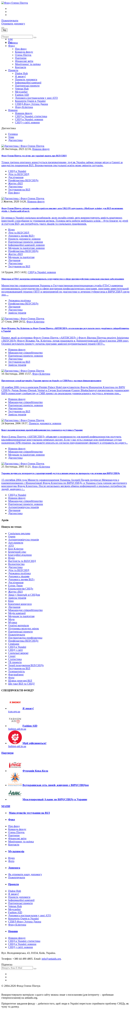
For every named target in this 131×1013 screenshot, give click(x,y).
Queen (11, 536)
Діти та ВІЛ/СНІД (18, 174)
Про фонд (20, 48)
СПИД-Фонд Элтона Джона (31, 104)
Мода (11, 619)
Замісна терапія (17, 312)
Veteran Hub (22, 88)
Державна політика (19, 300)
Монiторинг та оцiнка (28, 64)
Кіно (11, 600)
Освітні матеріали (18, 625)
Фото (11, 677)
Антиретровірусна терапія (23, 507)
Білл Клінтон (15, 548)
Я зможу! (20, 76)
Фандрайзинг (16, 674)
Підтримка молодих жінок (23, 628)
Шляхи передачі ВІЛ (20, 680)
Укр (4, 30)
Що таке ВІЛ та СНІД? (21, 683)
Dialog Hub (21, 73)
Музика (12, 622)
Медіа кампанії (17, 613)
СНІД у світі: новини (27, 122)
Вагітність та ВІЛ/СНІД (22, 561)
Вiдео (11, 229)
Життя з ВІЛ (15, 183)
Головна (13, 42)
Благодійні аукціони (20, 554)
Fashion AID (22, 94)
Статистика (15, 659)
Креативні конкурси (20, 604)
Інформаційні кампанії (28, 82)
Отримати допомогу (13, 23)
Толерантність (16, 671)
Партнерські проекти (27, 85)
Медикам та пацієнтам (21, 257)
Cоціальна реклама (19, 533)
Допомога (14, 867)
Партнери (20, 58)
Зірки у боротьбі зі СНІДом (24, 594)
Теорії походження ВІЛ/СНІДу (26, 665)
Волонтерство (16, 564)
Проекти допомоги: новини (24, 238)
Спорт (12, 656)
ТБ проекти (15, 662)
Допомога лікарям (18, 576)
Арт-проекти (15, 542)
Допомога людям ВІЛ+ (21, 235)
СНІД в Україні (17, 171)
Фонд (11, 45)
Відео (11, 558)
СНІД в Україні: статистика (31, 116)
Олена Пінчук (23, 55)
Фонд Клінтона (24, 107)
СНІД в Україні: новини (29, 119)
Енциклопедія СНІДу (20, 588)
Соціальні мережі (18, 653)
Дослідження (15, 177)
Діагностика (15, 186)
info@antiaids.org (51, 958)
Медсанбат (21, 91)
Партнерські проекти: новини (25, 241)
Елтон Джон (15, 585)
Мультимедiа (16, 851)
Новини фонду (23, 113)
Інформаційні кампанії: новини (26, 244)
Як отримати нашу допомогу (25, 874)
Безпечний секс (17, 551)
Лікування (14, 260)
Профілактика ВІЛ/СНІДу (23, 180)
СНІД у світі (15, 650)
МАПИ (5, 806)
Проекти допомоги (26, 79)
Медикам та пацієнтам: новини (26, 248)
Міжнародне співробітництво (25, 352)
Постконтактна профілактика (25, 637)
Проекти (13, 70)
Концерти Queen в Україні (30, 101)
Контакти (20, 67)
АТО (11, 545)
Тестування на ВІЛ (19, 189)
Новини (13, 110)
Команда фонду (24, 51)
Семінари (13, 643)
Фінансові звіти (24, 61)
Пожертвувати (9, 20)
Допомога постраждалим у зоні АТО (36, 97)
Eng (10, 39)
